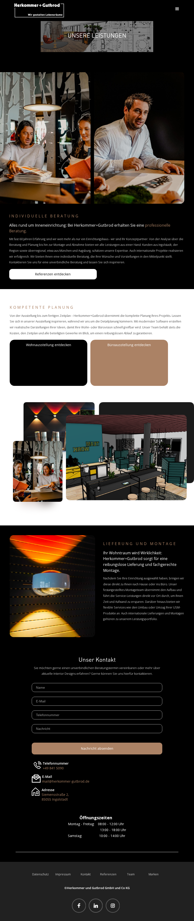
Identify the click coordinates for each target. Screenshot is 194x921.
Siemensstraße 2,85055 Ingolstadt (55, 797)
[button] (177, 9)
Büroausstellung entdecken (129, 345)
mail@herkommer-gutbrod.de (65, 781)
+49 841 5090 (53, 768)
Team (131, 874)
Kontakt (86, 874)
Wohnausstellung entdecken (48, 345)
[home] (39, 10)
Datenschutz (40, 874)
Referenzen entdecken (53, 274)
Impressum (63, 874)
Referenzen (108, 874)
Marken (154, 874)
